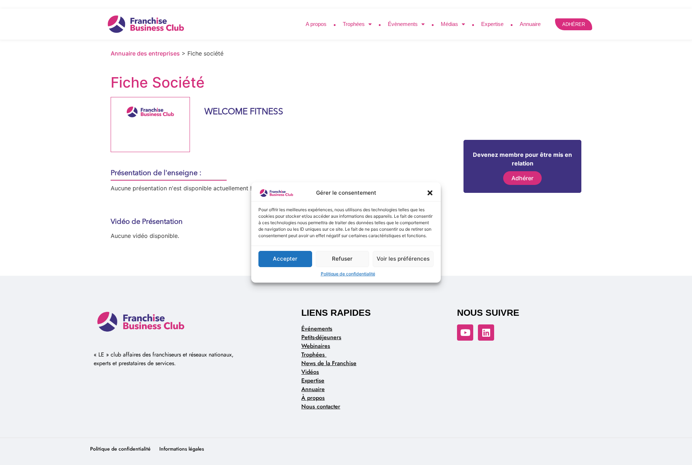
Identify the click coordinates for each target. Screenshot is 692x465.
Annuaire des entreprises (145, 53)
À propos (313, 398)
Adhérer (522, 178)
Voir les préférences (403, 258)
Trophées (354, 24)
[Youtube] (465, 332)
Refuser (342, 258)
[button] (430, 193)
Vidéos (310, 372)
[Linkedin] (486, 332)
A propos (316, 24)
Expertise (492, 24)
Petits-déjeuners (321, 337)
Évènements (403, 24)
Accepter (285, 258)
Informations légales (181, 448)
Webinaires (315, 346)
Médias (449, 24)
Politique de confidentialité (348, 273)
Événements (316, 328)
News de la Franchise (328, 363)
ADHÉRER (573, 24)
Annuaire (530, 24)
